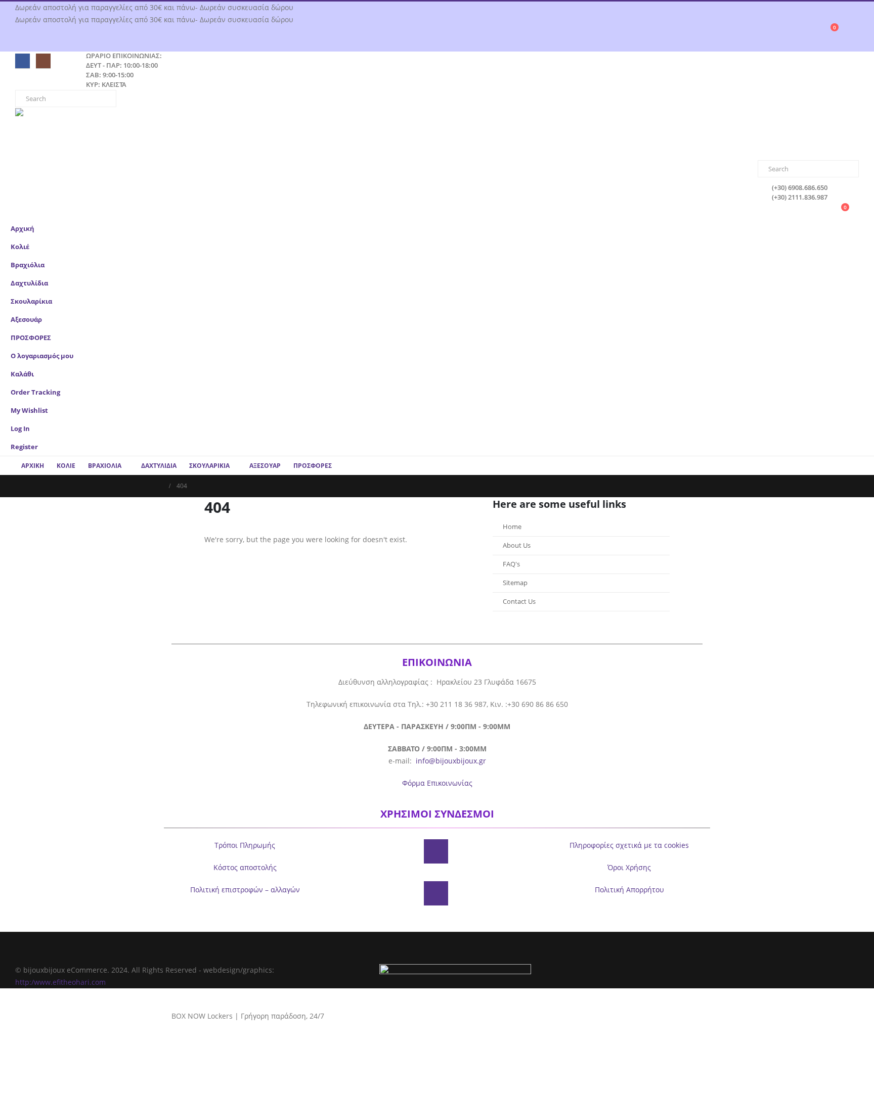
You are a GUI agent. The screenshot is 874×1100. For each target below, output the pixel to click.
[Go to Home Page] (159, 486)
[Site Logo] (78, 134)
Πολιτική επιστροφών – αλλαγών (245, 889)
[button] (856, 280)
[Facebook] (22, 61)
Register (24, 447)
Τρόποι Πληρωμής (244, 845)
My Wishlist (29, 410)
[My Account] (854, 31)
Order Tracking (35, 392)
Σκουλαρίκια (31, 301)
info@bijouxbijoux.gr (451, 761)
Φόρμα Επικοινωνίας (437, 783)
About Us (517, 545)
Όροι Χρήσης (629, 867)
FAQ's (511, 564)
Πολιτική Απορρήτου (629, 889)
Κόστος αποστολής (245, 867)
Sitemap (515, 583)
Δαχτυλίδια (29, 283)
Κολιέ (20, 247)
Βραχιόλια (28, 265)
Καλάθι (22, 374)
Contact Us (519, 601)
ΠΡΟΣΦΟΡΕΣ (31, 337)
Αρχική (22, 228)
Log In (20, 428)
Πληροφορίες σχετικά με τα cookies (629, 845)
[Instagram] (43, 61)
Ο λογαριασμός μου (42, 356)
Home (512, 526)
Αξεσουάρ (26, 319)
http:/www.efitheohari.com (60, 982)
